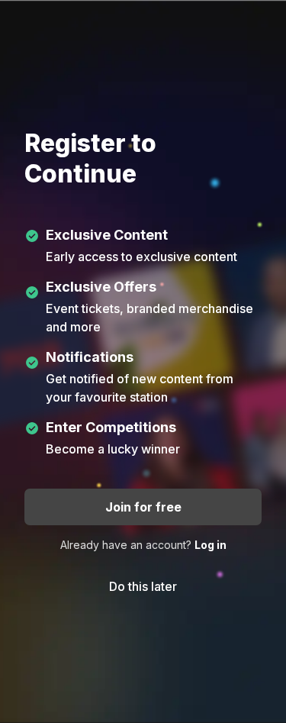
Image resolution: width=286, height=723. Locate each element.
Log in (210, 544)
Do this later (143, 586)
